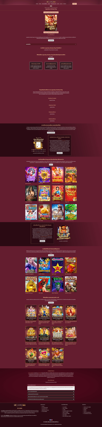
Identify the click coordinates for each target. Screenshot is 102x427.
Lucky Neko (41, 201)
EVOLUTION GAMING (66, 413)
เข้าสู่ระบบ (74, 3)
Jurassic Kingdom (68, 183)
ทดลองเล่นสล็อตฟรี (51, 132)
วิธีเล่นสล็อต (51, 302)
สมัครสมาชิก (51, 40)
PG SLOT (48, 7)
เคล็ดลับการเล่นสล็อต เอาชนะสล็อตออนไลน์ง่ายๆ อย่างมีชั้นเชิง (71, 344)
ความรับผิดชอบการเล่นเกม (88, 413)
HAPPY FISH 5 (41, 274)
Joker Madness (55, 293)
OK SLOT (40, 372)
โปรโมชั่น (85, 409)
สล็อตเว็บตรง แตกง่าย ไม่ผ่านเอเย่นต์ (54, 37)
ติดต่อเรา (64, 3)
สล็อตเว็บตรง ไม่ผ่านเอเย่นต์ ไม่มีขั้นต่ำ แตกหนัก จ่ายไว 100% (44, 322)
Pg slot (51, 164)
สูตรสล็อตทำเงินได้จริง (44, 236)
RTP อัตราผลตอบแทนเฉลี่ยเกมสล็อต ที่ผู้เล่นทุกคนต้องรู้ (31, 343)
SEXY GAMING (65, 408)
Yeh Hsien (41, 293)
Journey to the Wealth (56, 183)
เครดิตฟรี (38, 232)
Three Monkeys (28, 220)
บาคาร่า (49, 3)
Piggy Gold (67, 201)
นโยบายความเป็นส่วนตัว (87, 412)
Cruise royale (54, 220)
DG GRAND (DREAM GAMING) (67, 411)
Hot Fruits (54, 274)
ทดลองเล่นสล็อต (44, 3)
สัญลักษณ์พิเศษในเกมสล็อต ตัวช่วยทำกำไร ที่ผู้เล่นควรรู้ (44, 365)
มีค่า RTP (31, 67)
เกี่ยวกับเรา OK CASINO (87, 407)
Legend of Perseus (28, 201)
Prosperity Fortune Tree (69, 220)
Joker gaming (51, 255)
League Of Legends (29, 274)
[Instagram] (52, 420)
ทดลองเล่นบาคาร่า (53, 3)
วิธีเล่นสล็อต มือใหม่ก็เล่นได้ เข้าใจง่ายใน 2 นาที (30, 322)
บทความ (61, 3)
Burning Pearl (68, 274)
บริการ (58, 3)
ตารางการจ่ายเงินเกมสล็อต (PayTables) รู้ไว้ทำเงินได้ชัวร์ (44, 343)
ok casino (63, 140)
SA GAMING (65, 407)
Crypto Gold (41, 183)
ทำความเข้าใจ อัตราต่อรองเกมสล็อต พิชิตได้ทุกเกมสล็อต (30, 365)
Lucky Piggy (41, 220)
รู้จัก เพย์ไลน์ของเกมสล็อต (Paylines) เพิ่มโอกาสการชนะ (57, 343)
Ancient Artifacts (29, 293)
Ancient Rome (68, 293)
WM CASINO (65, 414)
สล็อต (40, 3)
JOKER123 (53, 250)
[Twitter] (50, 420)
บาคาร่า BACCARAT (45, 407)
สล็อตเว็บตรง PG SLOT (45, 410)
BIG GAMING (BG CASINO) (67, 416)
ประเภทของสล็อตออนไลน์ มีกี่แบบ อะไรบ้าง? (71, 322)
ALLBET (64, 409)
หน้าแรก (37, 3)
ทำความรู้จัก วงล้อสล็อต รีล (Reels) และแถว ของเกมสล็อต (57, 322)
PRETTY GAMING (65, 412)
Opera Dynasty (28, 183)
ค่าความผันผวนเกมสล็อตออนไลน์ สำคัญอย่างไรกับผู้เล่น (57, 365)
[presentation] (31, 175)
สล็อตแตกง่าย (50, 235)
